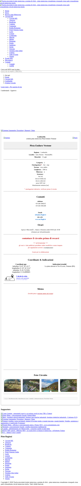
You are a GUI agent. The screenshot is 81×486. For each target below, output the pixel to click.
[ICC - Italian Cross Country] (11, 432)
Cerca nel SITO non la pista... (11, 69)
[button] (9, 16)
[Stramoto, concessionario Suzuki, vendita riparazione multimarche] (23, 427)
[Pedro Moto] (18, 415)
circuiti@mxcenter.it (48, 247)
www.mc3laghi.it (40, 219)
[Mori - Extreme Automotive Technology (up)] (18, 130)
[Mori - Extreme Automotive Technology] (18, 419)
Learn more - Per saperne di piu (11, 87)
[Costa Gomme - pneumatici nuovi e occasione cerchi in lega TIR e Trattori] (26, 413)
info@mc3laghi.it (40, 215)
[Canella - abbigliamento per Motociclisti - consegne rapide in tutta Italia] (25, 429)
